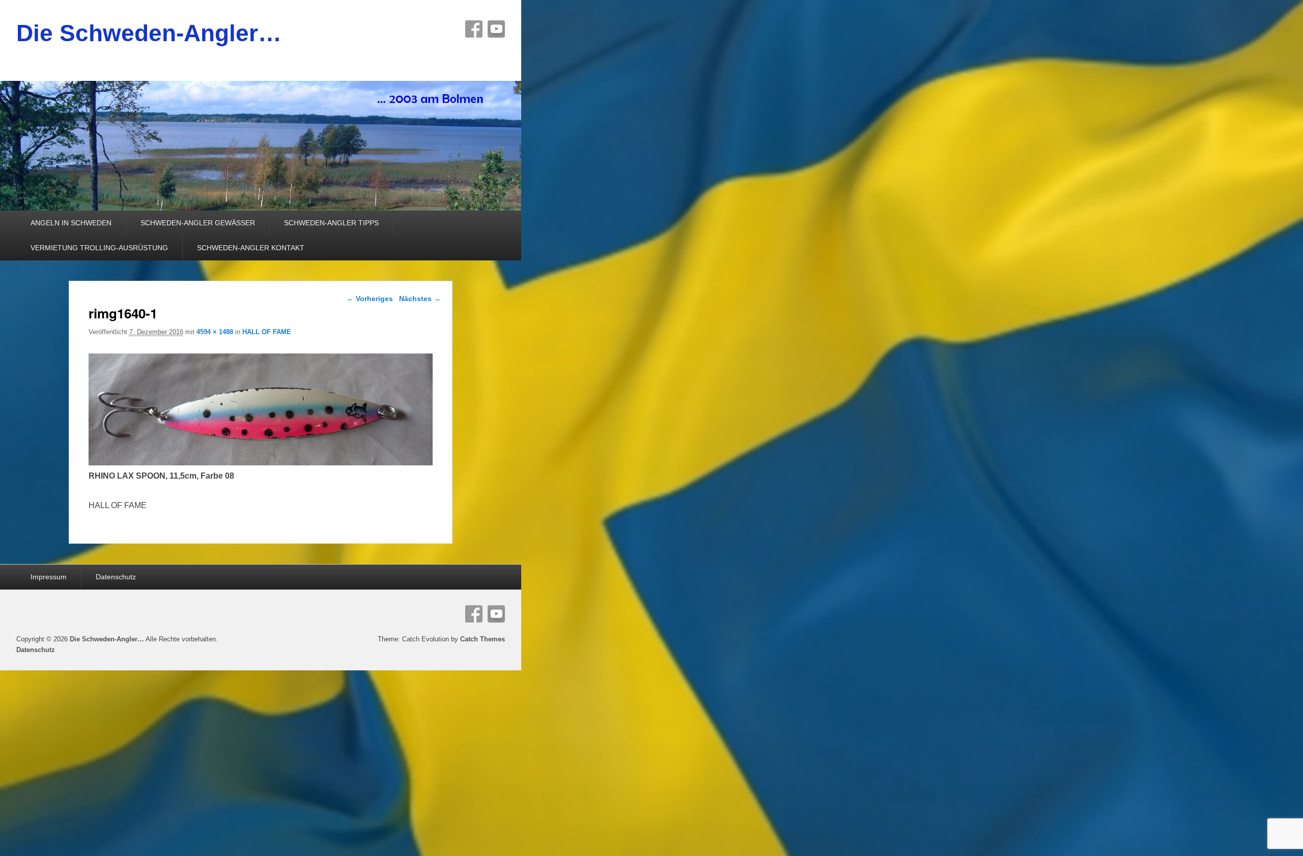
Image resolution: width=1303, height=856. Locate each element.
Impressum (49, 577)
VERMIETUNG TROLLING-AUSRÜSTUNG (99, 248)
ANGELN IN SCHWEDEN (71, 223)
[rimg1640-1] (261, 462)
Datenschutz (116, 577)
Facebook (474, 29)
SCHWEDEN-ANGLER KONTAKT (250, 248)
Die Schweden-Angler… (148, 33)
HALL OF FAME (266, 332)
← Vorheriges (370, 298)
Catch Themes (482, 639)
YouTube (496, 29)
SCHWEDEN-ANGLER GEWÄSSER (197, 223)
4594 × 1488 (214, 332)
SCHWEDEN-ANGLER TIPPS (331, 223)
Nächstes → (420, 298)
